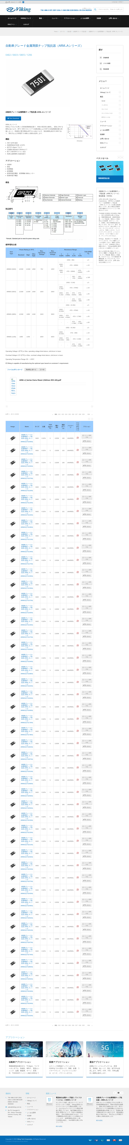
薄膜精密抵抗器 (104, 178)
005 (69, 414)
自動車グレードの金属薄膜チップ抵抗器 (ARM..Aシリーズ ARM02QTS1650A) (27, 694)
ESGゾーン (11, 24)
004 (66, 414)
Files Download (14, 118)
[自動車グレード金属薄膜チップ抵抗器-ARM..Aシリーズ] (38, 83)
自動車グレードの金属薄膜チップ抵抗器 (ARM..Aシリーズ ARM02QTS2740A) (27, 951)
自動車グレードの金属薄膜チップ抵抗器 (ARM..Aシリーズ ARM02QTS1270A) (27, 560)
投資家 (99, 18)
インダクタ (105, 105)
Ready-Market (24, 1141)
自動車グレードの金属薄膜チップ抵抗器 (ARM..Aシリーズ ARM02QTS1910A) (27, 768)
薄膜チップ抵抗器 (109, 253)
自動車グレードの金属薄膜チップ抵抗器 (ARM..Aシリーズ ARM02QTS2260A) (27, 853)
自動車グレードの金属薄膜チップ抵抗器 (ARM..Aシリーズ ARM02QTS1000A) (27, 438)
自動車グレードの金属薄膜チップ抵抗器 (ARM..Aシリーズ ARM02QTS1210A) (27, 536)
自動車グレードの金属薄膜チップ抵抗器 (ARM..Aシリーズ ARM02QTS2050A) (27, 804)
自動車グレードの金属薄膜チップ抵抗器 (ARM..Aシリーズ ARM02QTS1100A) (27, 487)
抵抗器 (69, 31)
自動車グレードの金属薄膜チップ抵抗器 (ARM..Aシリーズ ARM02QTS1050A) (27, 462)
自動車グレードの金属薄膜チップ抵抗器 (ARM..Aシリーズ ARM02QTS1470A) (27, 633)
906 (88, 414)
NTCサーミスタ (106, 117)
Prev (121, 157)
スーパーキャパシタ (107, 113)
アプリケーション (70, 18)
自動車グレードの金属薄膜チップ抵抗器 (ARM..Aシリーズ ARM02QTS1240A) (27, 548)
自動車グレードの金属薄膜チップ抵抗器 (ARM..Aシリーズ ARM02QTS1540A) (27, 658)
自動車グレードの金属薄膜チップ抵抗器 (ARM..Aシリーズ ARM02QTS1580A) (27, 670)
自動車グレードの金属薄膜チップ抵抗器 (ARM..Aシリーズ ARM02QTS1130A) (27, 499)
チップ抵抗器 (106, 255)
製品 (40, 18)
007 (76, 414)
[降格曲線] (79, 131)
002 (59, 414)
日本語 (120, 2)
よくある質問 (85, 18)
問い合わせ (87, 441)
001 (56, 414)
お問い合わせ (113, 18)
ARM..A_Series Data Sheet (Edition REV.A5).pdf (40, 380)
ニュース (55, 18)
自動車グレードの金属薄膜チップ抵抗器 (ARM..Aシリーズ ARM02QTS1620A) (27, 682)
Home (56, 31)
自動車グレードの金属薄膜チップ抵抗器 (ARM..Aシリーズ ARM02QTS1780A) (27, 731)
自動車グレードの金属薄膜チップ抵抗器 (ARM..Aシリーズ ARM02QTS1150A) (27, 511)
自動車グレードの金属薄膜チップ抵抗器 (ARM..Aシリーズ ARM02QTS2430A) (27, 890)
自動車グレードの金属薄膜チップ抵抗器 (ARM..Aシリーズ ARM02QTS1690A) (27, 707)
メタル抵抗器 (115, 256)
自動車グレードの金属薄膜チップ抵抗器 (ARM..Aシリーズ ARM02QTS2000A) (27, 792)
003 (63, 414)
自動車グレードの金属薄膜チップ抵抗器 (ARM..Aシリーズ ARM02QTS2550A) (27, 914)
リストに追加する (87, 436)
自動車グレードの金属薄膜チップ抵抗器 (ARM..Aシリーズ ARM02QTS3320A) (27, 1012)
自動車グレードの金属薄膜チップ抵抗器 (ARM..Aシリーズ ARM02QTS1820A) (27, 743)
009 (83, 414)
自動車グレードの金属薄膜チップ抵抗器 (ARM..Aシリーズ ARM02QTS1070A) (27, 475)
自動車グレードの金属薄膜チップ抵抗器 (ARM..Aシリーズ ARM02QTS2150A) (27, 829)
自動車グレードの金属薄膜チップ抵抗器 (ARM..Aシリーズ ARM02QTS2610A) (27, 926)
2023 (90, 1104)
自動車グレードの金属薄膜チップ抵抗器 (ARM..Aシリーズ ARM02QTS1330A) (27, 584)
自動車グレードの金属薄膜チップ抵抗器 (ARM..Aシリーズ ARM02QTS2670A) (27, 939)
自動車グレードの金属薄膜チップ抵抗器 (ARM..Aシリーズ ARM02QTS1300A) (27, 572)
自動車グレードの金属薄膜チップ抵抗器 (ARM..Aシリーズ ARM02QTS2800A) (27, 963)
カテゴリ (62, 31)
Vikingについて (26, 18)
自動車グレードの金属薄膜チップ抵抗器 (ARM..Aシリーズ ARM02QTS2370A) (27, 878)
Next (118, 157)
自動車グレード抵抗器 (79, 31)
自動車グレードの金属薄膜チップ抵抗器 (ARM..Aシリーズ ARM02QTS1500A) (27, 646)
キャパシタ (105, 109)
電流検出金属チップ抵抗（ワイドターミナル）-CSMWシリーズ (69, 1098)
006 (73, 414)
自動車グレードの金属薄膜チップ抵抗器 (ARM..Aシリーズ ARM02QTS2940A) (27, 975)
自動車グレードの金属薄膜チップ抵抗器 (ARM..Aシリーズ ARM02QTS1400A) (27, 609)
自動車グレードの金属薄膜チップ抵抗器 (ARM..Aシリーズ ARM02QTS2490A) (27, 902)
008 (80, 414)
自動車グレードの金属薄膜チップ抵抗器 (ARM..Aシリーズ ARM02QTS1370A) (27, 597)
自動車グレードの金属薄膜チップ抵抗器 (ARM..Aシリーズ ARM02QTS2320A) (27, 865)
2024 (50, 1104)
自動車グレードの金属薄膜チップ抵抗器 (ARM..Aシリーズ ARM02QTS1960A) (27, 780)
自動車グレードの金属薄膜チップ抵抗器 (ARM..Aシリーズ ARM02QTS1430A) (27, 621)
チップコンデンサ (110, 258)
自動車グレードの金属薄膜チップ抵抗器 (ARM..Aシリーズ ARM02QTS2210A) (27, 841)
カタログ (26, 24)
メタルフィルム (105, 256)
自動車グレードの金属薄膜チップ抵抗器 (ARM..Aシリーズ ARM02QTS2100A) (27, 816)
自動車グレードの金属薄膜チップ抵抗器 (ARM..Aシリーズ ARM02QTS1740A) (27, 719)
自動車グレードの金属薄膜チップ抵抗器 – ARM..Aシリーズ (109, 1098)
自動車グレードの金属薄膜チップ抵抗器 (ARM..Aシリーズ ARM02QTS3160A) (27, 987)
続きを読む (59, 1126)
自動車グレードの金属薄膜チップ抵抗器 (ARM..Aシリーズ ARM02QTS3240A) (27, 1000)
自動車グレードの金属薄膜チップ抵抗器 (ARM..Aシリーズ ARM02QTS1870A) (27, 755)
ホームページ (12, 18)
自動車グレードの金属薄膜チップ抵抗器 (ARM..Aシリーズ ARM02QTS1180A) (27, 523)
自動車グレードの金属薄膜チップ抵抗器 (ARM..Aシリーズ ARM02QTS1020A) (27, 450)
